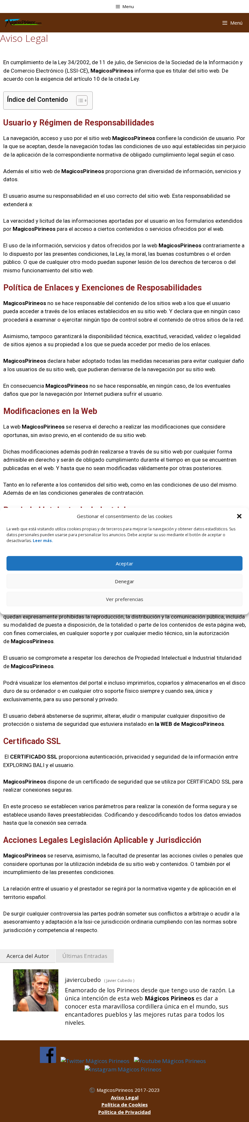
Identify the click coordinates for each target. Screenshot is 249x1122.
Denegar (124, 581)
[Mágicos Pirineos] (23, 23)
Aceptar (124, 563)
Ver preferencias (124, 599)
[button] (239, 516)
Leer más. (43, 540)
